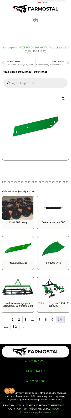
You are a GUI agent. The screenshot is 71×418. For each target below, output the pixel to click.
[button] (35, 19)
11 (6, 326)
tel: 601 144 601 (36, 371)
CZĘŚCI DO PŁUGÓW (33, 47)
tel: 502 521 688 (35, 381)
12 (15, 326)
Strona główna (10, 47)
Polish (44, 2)
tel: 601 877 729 (34, 361)
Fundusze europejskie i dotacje (35, 412)
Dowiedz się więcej (18, 227)
